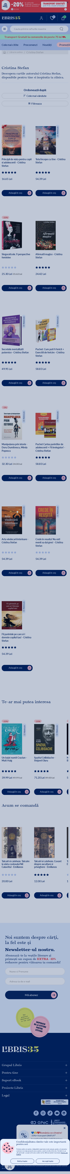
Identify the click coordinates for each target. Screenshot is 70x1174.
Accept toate (47, 1161)
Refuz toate (22, 1161)
